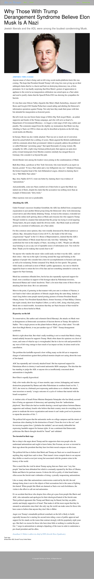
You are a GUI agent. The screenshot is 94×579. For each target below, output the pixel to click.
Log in (77, 2)
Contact (31, 2)
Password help (86, 2)
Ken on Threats (12, 2)
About (25, 2)
